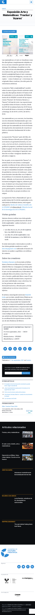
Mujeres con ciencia (9, 496)
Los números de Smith (10, 398)
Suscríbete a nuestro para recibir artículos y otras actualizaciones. (17, 368)
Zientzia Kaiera (7, 470)
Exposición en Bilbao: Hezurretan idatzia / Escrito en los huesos (11, 457)
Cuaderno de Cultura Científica (14, 608)
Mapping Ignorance (8, 522)
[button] (5, 349)
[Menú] (31, 2)
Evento (4, 8)
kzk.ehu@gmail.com (9, 248)
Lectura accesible (9, 31)
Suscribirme (26, 373)
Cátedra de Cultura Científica (15, 604)
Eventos (28, 360)
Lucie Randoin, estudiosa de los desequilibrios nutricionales (23, 500)
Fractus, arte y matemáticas (10, 432)
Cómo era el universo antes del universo (14, 392)
